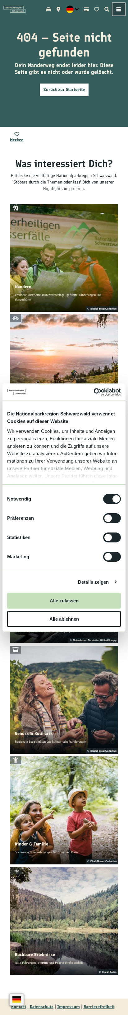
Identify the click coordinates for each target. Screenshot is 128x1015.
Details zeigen (93, 582)
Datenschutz (41, 1006)
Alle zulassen (64, 600)
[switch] (112, 518)
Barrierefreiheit (99, 1006)
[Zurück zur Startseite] (14, 9)
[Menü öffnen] (119, 9)
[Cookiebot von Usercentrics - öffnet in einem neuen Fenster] (93, 392)
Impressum (68, 1006)
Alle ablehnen (64, 619)
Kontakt (18, 1006)
